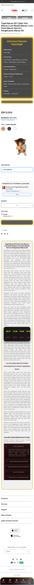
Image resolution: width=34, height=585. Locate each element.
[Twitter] (5, 234)
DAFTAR (25, 18)
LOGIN (9, 18)
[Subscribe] (27, 551)
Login (10, 582)
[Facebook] (2, 234)
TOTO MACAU (18, 1)
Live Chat (29, 582)
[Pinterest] (8, 234)
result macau (26, 415)
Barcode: (12, 33)
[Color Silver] (15, 129)
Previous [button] (2, 1)
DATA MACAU (16, 569)
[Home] (12, 10)
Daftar (16, 582)
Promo (3, 582)
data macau (15, 258)
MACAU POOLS (7, 175)
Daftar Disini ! (22, 1)
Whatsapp (24, 582)
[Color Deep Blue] (9, 129)
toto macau (24, 275)
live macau (27, 355)
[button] (2, 10)
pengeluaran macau (15, 342)
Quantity (4, 201)
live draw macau (17, 374)
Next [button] (32, 1)
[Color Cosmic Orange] (3, 129)
